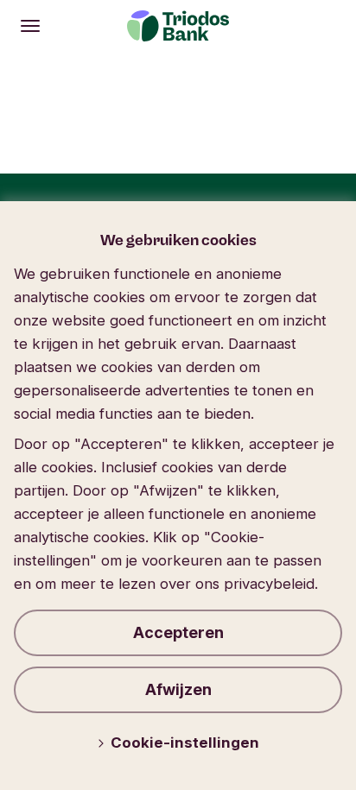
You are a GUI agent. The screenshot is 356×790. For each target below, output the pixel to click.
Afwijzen (178, 689)
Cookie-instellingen (185, 742)
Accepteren (178, 632)
